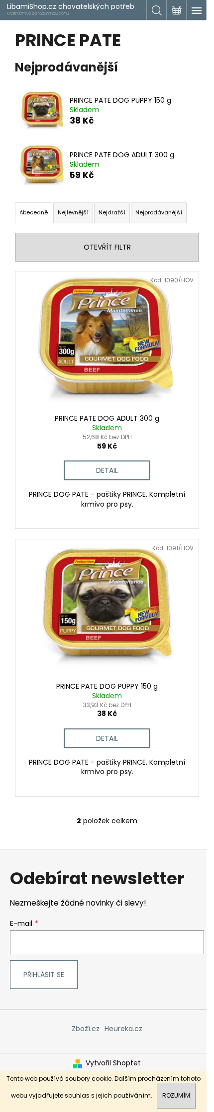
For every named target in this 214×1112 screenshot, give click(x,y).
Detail (107, 470)
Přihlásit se (43, 975)
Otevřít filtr (107, 247)
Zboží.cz (86, 1029)
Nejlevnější (73, 212)
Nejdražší (112, 212)
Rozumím (176, 1095)
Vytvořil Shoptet (113, 1063)
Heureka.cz (123, 1029)
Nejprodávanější (158, 212)
